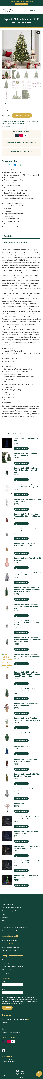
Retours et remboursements (11, 908)
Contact (5, 1023)
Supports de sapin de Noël (10, 947)
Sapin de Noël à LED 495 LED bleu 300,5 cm (26, 440)
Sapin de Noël (19, 803)
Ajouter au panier (22, 115)
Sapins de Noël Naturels (10, 940)
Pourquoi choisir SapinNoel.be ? (12, 931)
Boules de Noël (7, 960)
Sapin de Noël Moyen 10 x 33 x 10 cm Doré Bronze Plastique (27, 775)
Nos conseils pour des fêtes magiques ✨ (15, 1019)
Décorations (13, 121)
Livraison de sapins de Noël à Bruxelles (14, 927)
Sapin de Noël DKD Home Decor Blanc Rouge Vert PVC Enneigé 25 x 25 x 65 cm (27, 623)
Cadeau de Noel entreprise (11, 1032)
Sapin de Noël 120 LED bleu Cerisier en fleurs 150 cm (27, 832)
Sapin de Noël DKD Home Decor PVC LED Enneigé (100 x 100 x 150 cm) (26, 470)
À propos (5, 1029)
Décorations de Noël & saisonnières (28, 121)
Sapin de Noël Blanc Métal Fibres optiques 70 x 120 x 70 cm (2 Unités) (27, 486)
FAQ (3, 914)
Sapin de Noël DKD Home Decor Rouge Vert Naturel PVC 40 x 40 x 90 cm (27, 606)
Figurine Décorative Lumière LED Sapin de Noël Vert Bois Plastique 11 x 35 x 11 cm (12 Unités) (27, 589)
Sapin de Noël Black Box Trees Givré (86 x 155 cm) (27, 790)
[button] (38, 32)
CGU (3, 924)
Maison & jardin (6, 123)
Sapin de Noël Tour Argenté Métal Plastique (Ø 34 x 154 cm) (26, 530)
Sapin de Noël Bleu (21, 746)
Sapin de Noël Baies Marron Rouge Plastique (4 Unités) (27, 704)
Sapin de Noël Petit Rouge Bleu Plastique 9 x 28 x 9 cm (25, 760)
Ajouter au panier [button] (21, 448)
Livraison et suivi (7, 904)
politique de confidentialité (15, 1003)
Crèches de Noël (7, 963)
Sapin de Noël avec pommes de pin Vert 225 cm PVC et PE (27, 454)
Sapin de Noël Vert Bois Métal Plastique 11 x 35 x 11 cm (25, 690)
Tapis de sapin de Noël (9, 950)
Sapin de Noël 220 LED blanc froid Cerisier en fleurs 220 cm (26, 818)
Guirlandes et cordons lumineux (12, 966)
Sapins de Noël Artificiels (19, 123)
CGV (3, 921)
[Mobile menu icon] (39, 10)
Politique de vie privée (9, 911)
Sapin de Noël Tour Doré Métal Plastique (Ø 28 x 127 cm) (25, 544)
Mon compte (6, 1026)
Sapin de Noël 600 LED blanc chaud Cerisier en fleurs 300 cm (27, 847)
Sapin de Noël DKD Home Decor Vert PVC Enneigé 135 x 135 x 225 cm (27, 655)
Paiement (5, 917)
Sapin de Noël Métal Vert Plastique (27, 733)
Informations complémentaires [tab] (15, 242)
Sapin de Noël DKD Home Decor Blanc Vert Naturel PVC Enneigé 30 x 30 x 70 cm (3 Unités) (27, 640)
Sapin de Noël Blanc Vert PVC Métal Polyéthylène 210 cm (27, 574)
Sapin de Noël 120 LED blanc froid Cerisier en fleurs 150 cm (26, 862)
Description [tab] (8, 236)
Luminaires (5, 973)
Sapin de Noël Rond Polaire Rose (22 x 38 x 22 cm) (27, 559)
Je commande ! (21, 4)
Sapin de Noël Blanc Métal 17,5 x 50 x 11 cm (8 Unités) (27, 500)
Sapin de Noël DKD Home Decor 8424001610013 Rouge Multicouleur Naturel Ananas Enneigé (27, 674)
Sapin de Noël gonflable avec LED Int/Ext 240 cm (26, 876)
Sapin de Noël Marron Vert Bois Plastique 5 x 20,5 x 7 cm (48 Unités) (27, 719)
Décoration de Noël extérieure (12, 970)
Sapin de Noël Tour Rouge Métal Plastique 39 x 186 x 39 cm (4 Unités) (27, 515)
